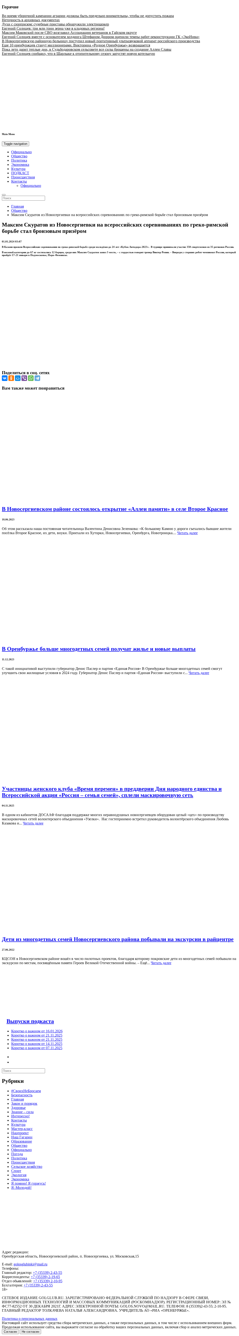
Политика (19, 160)
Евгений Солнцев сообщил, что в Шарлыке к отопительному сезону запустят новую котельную (78, 54)
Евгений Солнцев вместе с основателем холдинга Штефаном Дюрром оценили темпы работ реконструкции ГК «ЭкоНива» (101, 37)
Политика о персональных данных (29, 1319)
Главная (17, 206)
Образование (21, 1141)
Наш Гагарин (21, 1137)
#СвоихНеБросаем (26, 1091)
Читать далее (187, 533)
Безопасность (21, 1095)
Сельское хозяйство (26, 1167)
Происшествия (23, 177)
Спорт (16, 1171)
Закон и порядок (24, 1103)
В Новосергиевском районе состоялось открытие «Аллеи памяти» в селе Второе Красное (115, 509)
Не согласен (30, 1331)
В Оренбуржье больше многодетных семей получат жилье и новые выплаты (99, 649)
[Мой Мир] (18, 378)
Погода (17, 1154)
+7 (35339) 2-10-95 (47, 1281)
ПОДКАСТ (20, 173)
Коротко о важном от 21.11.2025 (36, 1035)
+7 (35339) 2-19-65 (45, 1277)
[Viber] (24, 378)
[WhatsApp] (31, 378)
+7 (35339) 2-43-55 (47, 1273)
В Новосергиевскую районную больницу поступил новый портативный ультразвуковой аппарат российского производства (101, 41)
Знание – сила (22, 1112)
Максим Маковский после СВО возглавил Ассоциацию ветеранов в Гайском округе (69, 33)
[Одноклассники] (11, 378)
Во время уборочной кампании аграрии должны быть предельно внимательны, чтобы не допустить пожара (88, 16)
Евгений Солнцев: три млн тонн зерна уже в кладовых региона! (53, 28)
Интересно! (20, 1116)
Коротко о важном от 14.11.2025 (36, 1044)
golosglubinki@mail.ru (30, 1264)
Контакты (19, 181)
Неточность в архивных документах (31, 20)
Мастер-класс (22, 1129)
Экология (18, 1175)
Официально (21, 152)
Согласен (10, 1331)
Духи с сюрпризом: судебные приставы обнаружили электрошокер (55, 24)
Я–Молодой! (21, 1188)
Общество (19, 156)
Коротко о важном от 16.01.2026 (37, 1031)
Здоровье (18, 1108)
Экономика (20, 165)
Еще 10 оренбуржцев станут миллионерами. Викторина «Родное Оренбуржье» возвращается (76, 45)
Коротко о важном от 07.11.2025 (36, 1048)
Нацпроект (20, 1133)
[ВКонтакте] (4, 378)
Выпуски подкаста (30, 1021)
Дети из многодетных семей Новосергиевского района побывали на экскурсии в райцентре (118, 939)
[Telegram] (37, 378)
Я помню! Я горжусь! (28, 1183)
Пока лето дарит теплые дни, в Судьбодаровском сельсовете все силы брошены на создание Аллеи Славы (86, 49)
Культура (18, 169)
